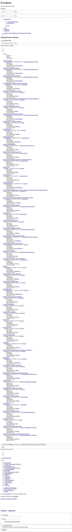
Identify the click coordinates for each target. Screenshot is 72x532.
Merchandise (6, 357)
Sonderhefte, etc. (7, 403)
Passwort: (4, 519)
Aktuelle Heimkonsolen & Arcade (30, 237)
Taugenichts (8, 199)
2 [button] (3, 49)
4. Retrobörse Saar (7, 129)
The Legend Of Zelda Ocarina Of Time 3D (13, 243)
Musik (22, 122)
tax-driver (7, 412)
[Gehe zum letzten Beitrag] (20, 88)
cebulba (7, 366)
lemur (6, 305)
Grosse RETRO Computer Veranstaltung (12, 365)
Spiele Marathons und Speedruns (10, 220)
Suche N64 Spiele (7, 289)
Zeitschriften (25, 199)
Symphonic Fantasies (8, 418)
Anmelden (3, 510)
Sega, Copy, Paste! (7, 60)
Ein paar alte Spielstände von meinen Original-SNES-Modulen (17, 159)
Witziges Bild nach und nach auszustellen (12, 296)
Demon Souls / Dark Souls (9, 251)
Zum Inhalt (3, 8)
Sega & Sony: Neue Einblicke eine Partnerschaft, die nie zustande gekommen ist (21, 98)
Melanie (7, 275)
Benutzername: (5, 515)
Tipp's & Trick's (24, 160)
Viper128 (7, 351)
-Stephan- (7, 397)
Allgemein (24, 84)
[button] (3, 51)
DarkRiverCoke (8, 290)
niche (6, 221)
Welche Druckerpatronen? (9, 334)
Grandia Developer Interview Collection (12, 91)
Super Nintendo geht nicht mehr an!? (11, 411)
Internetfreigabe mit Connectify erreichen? (12, 388)
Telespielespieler (9, 61)
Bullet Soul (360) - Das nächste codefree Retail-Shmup (15, 373)
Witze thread (6, 319)
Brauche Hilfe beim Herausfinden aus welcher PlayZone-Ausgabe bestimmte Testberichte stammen (25, 190)
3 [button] (3, 50)
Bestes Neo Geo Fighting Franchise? (11, 68)
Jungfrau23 (7, 343)
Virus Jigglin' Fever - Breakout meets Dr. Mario (13, 235)
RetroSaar (8, 84)
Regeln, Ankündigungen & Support (28, 381)
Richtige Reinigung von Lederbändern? (12, 273)
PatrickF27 (7, 374)
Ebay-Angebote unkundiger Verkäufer (11, 228)
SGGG (7, 92)
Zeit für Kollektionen (8, 182)
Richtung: (38, 444)
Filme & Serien (25, 138)
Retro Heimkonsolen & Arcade (31, 61)
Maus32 (7, 389)
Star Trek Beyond (7, 174)
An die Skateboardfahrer (8, 304)
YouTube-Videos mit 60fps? (9, 312)
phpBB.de (16, 496)
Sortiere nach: (18, 444)
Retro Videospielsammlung (9, 144)
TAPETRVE (8, 237)
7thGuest (7, 206)
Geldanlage (5, 342)
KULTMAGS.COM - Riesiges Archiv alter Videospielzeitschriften (18, 197)
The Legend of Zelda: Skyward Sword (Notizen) (14, 258)
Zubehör (5, 266)
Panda (6, 107)
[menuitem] (12, 21)
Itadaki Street (6, 167)
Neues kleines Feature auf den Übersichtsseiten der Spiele (16, 433)
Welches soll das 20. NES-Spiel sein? (11, 75)
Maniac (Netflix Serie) (8, 136)
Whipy (6, 214)
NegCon (7, 153)
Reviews (26, 183)
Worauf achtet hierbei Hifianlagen (10, 281)
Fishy (6, 420)
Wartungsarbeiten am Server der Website (12, 426)
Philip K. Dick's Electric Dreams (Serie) (12, 152)
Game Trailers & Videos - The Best (11, 395)
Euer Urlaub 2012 (7, 327)
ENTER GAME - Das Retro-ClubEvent (12, 121)
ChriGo (7, 145)
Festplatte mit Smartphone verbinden (11, 106)
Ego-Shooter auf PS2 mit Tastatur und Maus (13, 113)
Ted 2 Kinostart (6, 213)
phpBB (7, 494)
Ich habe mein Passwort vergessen (12, 521)
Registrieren (11, 510)
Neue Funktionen (7, 380)
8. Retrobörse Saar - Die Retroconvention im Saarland (15, 83)
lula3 (6, 298)
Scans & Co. (23, 191)
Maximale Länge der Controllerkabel (11, 205)
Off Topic (22, 107)
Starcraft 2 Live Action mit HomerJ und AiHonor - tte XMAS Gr (17, 350)
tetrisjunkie (7, 267)
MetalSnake (8, 138)
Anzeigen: (4, 444)
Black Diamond (8, 183)
